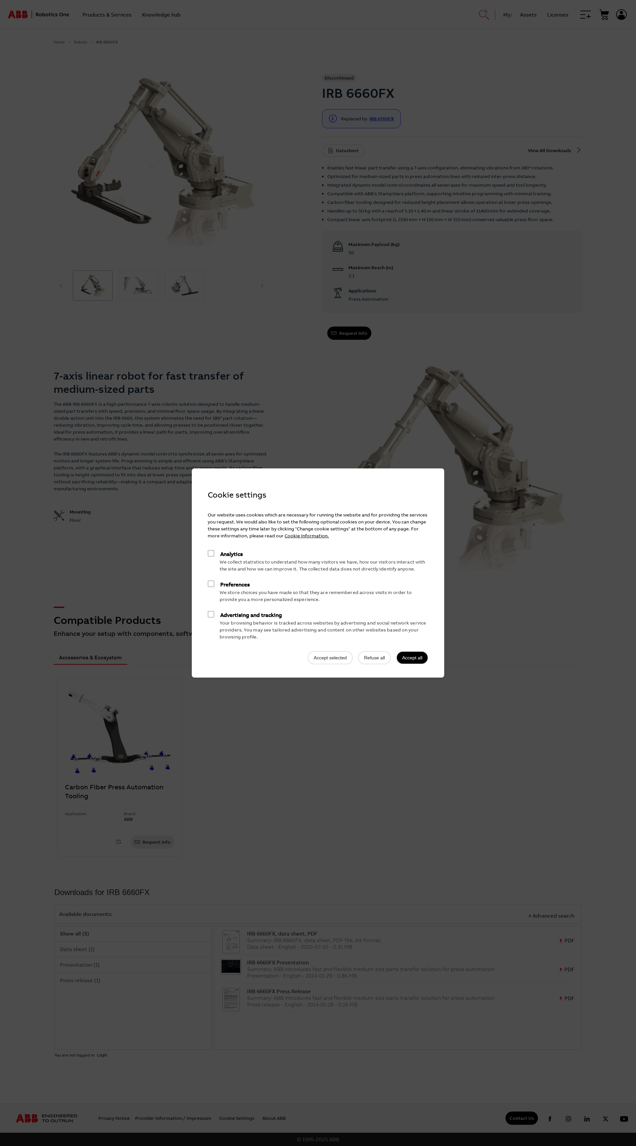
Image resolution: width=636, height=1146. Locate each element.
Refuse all (374, 657)
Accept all (412, 657)
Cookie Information (306, 536)
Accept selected (330, 657)
